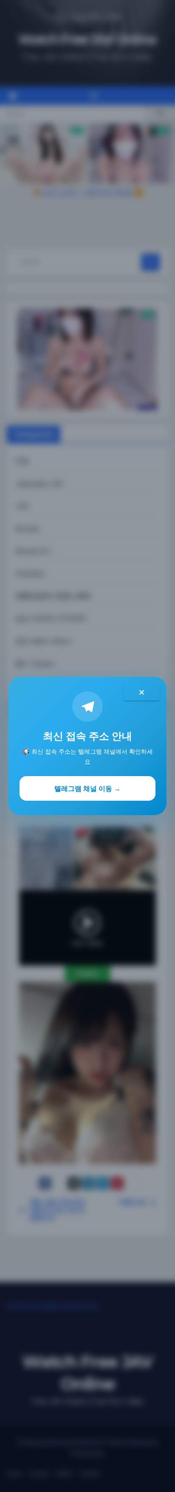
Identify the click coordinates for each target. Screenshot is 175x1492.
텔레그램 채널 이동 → (87, 788)
